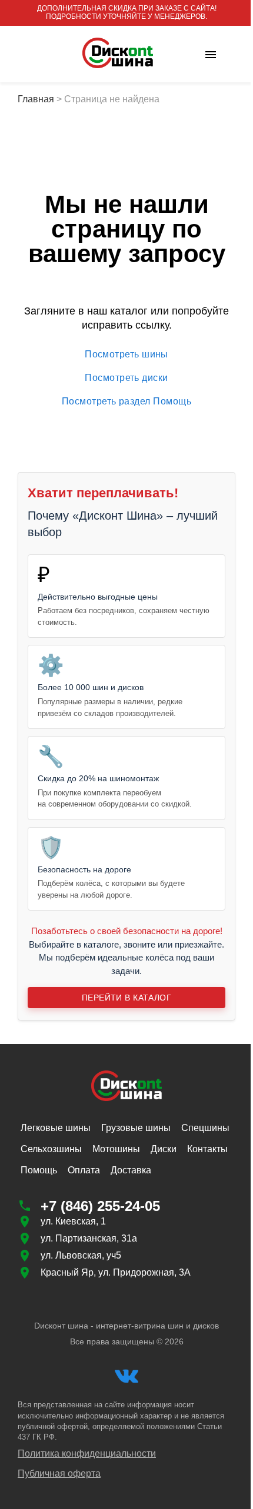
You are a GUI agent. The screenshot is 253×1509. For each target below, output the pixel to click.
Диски (164, 1149)
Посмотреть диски (126, 378)
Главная (36, 99)
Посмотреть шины (126, 354)
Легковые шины (56, 1128)
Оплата (84, 1170)
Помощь (39, 1170)
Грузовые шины (136, 1128)
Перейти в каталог (126, 997)
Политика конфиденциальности (87, 1453)
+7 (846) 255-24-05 (100, 1206)
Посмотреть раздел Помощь (126, 401)
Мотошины (116, 1149)
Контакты (207, 1149)
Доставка (131, 1170)
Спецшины (205, 1128)
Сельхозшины (51, 1149)
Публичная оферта (59, 1473)
